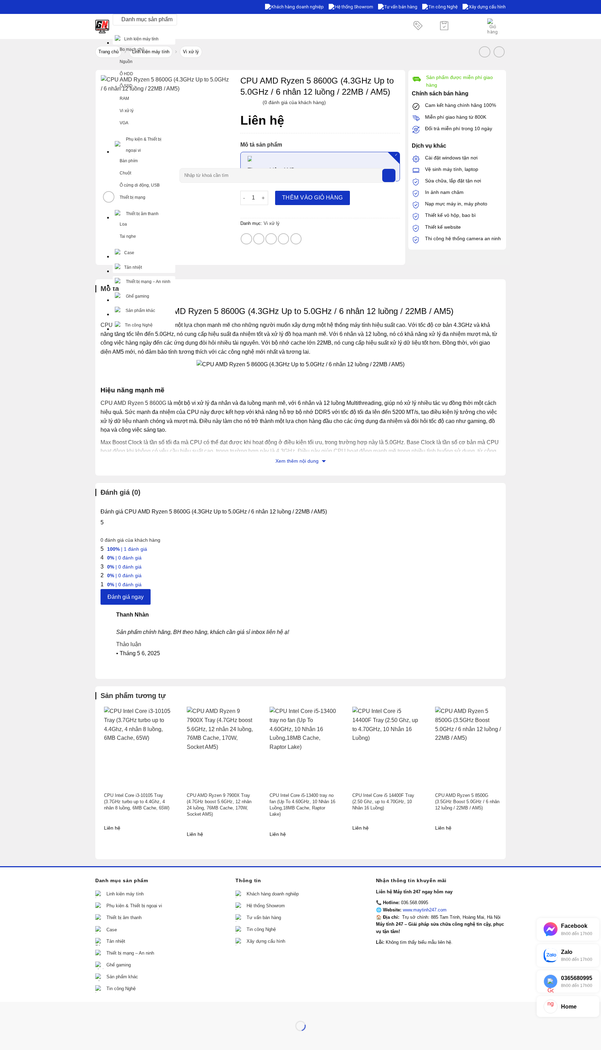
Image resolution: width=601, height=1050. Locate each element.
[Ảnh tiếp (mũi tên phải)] (27, 1038)
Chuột (125, 173)
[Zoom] (108, 197)
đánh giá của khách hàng (130, 540)
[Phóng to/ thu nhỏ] (27, 1009)
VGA (124, 122)
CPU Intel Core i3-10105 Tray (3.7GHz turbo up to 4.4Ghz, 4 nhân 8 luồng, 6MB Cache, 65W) (136, 801)
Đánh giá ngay (125, 597)
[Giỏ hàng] (492, 26)
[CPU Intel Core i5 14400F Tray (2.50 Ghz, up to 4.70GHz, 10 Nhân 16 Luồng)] (386, 747)
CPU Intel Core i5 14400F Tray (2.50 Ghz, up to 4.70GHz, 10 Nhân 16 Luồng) (383, 801)
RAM (124, 98)
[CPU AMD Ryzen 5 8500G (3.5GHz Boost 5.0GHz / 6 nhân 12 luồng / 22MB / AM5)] (469, 747)
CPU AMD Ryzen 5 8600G (133, 403)
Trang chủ (108, 51)
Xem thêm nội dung (297, 461)
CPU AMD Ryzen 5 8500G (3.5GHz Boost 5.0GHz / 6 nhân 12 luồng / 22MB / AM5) (467, 801)
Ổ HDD (126, 73)
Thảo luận (128, 644)
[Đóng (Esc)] (7, 1009)
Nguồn (126, 61)
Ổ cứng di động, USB (140, 185)
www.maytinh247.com (425, 909)
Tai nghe (128, 236)
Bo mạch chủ (132, 49)
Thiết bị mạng (132, 197)
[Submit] (388, 175)
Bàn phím (129, 160)
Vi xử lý (127, 110)
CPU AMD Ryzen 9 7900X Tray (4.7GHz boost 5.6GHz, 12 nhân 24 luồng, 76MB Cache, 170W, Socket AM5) (219, 805)
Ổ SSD (126, 86)
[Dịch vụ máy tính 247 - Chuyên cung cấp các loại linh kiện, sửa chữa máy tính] (102, 26)
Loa (123, 224)
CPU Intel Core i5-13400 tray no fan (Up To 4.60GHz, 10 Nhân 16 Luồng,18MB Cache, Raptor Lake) (302, 805)
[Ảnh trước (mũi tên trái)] (7, 1038)
